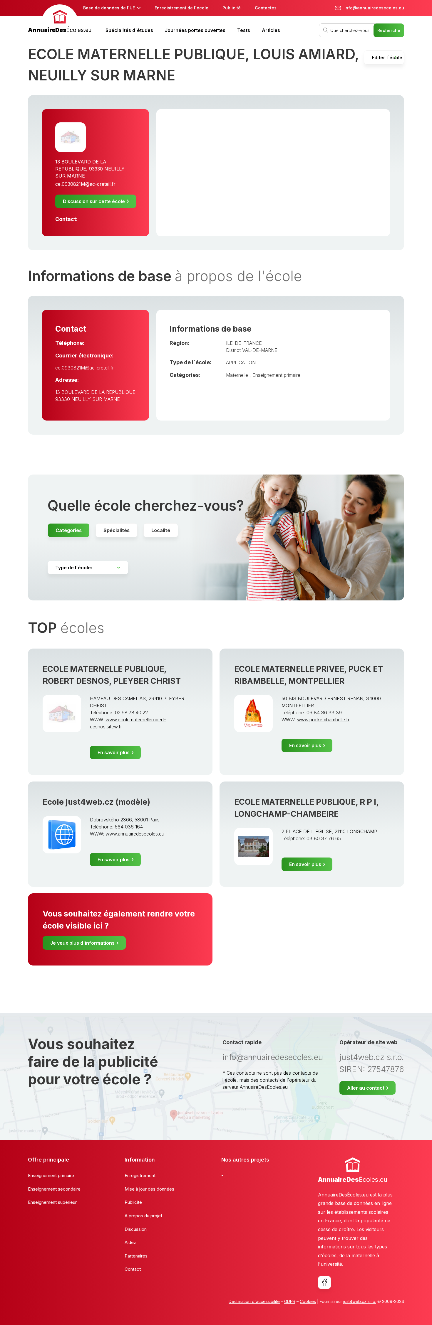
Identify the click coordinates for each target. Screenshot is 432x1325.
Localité (160, 530)
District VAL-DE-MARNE (251, 350)
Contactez (266, 7)
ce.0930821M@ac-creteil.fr (85, 184)
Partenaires (136, 1256)
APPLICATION (241, 362)
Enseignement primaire (276, 375)
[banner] (59, 19)
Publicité (231, 7)
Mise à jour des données (149, 1189)
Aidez (130, 1242)
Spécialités (116, 530)
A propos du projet (143, 1215)
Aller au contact (365, 1088)
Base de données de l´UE (109, 7)
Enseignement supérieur (52, 1202)
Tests (243, 30)
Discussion (136, 1229)
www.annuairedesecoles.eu (135, 834)
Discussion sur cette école (94, 201)
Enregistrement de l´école (181, 7)
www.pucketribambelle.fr (323, 720)
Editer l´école (387, 57)
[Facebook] (324, 1282)
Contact (133, 1269)
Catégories (69, 530)
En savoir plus (114, 752)
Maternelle (238, 375)
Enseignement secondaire (54, 1189)
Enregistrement (140, 1175)
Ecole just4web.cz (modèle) (96, 802)
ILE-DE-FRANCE (244, 343)
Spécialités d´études (129, 30)
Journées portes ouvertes (195, 30)
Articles (271, 30)
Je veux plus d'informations (82, 943)
